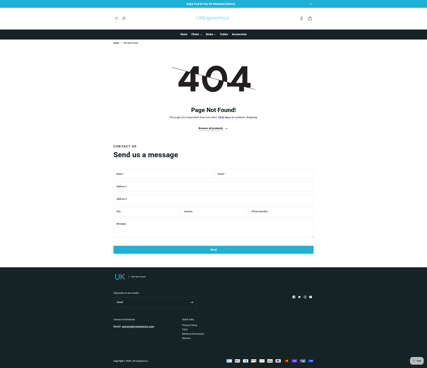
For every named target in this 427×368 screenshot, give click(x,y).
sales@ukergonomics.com (138, 326)
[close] (311, 4)
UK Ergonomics (140, 361)
